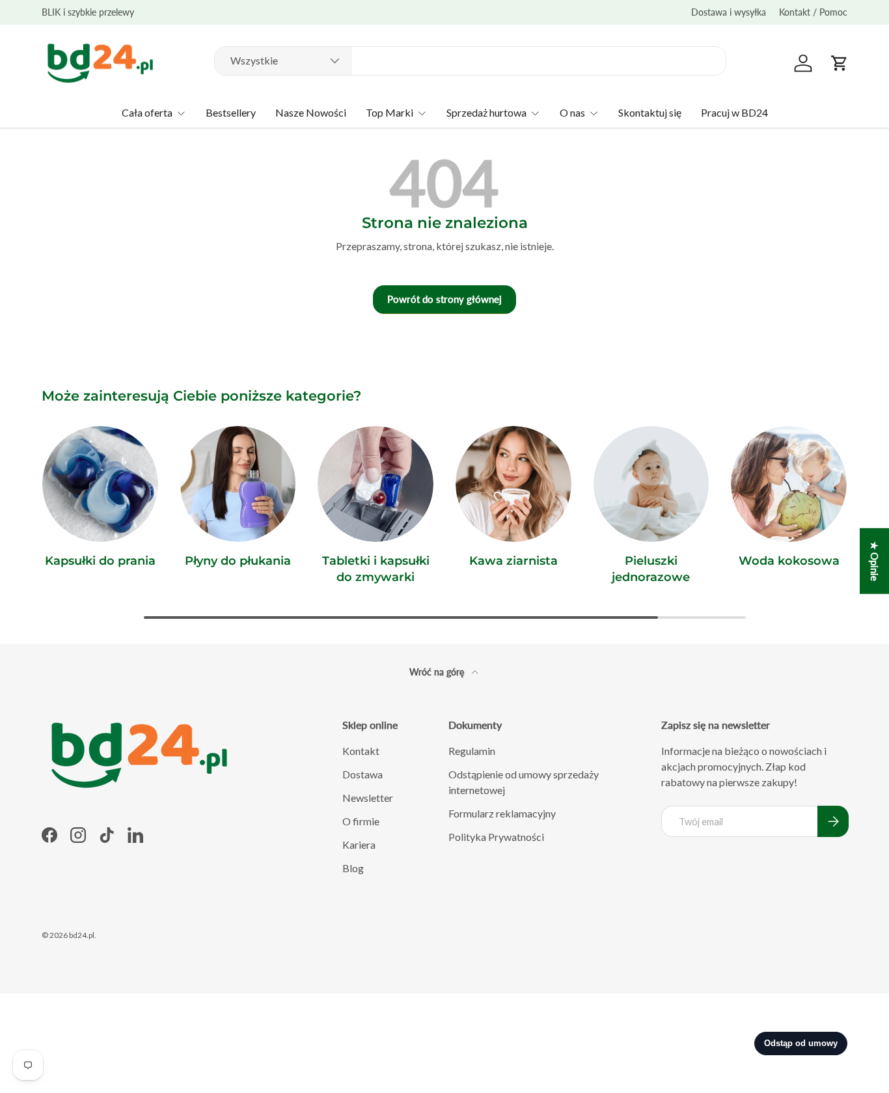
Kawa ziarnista (513, 560)
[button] (839, 63)
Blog (353, 868)
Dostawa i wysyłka (728, 12)
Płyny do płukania (238, 560)
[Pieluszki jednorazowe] (651, 484)
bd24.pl (81, 935)
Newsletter (367, 797)
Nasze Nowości (310, 112)
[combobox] (470, 60)
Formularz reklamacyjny (502, 813)
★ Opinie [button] (875, 561)
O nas (572, 112)
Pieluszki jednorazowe (651, 569)
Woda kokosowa (789, 560)
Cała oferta (147, 112)
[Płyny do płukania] (238, 484)
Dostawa (362, 774)
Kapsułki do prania (100, 560)
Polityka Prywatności (496, 836)
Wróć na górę (438, 671)
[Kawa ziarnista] (513, 484)
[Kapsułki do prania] (100, 484)
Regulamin (471, 751)
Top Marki (389, 112)
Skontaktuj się (649, 112)
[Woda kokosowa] (789, 484)
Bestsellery (231, 112)
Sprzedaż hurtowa (486, 112)
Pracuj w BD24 (734, 112)
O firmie (360, 821)
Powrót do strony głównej (444, 299)
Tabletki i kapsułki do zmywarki (376, 569)
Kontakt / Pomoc (813, 12)
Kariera (359, 844)
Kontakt (360, 751)
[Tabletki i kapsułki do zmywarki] (375, 484)
